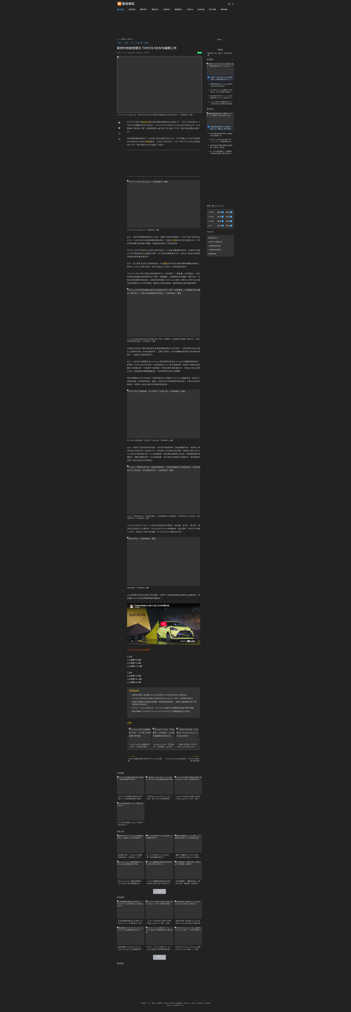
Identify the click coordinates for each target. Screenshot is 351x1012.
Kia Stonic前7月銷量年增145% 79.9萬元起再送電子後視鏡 (139, 745)
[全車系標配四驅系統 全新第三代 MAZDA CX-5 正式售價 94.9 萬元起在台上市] (130, 910)
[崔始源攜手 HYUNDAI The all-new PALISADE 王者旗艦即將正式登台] (130, 936)
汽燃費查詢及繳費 (214, 250)
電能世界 (155, 9)
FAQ (149, 1003)
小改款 (126, 43)
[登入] (229, 4)
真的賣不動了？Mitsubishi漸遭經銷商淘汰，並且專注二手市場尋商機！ (130, 856)
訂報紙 (193, 1003)
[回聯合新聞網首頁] (119, 4)
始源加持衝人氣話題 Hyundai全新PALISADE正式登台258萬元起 (159, 695)
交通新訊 (166, 9)
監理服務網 (212, 254)
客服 (153, 1003)
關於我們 (200, 1003)
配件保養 (212, 9)
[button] (232, 3)
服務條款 (166, 1003)
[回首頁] (128, 4)
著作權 (172, 1003)
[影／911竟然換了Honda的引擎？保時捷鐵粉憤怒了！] (159, 844)
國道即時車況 (213, 238)
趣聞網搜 (178, 9)
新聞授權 (159, 1003)
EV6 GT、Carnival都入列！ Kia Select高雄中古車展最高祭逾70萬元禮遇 (163, 708)
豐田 (146, 43)
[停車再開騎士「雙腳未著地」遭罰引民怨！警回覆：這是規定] (188, 870)
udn (118, 39)
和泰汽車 (139, 43)
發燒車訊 (123, 39)
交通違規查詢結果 (214, 246)
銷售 (119, 43)
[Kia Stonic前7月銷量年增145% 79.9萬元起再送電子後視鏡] (140, 735)
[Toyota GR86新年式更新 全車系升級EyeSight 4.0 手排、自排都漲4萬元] (188, 785)
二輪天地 (189, 9)
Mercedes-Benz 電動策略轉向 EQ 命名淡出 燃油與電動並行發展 (130, 882)
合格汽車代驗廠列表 (215, 242)
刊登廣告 (143, 1003)
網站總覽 (207, 1003)
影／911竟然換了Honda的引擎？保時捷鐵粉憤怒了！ (158, 856)
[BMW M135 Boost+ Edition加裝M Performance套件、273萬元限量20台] (188, 936)
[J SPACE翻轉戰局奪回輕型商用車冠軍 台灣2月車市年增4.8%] (159, 870)
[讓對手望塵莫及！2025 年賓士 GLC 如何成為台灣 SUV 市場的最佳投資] (188, 844)
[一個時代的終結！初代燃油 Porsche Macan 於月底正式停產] (187, 735)
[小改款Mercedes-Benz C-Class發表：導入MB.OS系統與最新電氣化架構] (159, 785)
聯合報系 (186, 1003)
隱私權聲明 (179, 1003)
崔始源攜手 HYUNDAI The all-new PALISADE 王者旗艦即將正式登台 (161, 711)
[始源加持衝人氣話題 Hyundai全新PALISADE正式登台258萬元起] (188, 910)
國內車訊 (120, 9)
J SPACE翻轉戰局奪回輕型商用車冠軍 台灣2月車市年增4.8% (159, 882)
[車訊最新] (233, 59)
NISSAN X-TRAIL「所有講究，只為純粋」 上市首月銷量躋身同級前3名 (164, 745)
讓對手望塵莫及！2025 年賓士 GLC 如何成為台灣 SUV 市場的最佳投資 (188, 856)
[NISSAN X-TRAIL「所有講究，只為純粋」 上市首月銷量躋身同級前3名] (164, 735)
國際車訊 (143, 9)
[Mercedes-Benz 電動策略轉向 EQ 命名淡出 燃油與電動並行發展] (130, 870)
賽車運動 (224, 9)
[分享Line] (119, 128)
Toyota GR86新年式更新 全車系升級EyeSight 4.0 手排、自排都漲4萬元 (162, 698)
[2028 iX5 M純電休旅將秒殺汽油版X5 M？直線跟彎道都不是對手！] (130, 785)
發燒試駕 (132, 9)
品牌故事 (201, 9)
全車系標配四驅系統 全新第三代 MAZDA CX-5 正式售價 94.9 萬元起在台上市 (130, 922)
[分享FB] (119, 122)
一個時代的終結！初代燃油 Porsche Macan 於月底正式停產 (186, 745)
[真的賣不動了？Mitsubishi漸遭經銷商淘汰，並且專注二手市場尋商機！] (130, 844)
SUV (132, 43)
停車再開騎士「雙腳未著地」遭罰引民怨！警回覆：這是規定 (188, 882)
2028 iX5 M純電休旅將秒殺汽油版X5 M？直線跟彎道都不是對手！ (130, 797)
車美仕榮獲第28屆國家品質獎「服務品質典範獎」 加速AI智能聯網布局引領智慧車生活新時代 (164, 703)
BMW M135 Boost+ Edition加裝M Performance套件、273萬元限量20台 (188, 948)
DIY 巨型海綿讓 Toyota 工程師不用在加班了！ (130, 823)
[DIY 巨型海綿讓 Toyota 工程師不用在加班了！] (130, 811)
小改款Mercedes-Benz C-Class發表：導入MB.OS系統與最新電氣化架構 (159, 797)
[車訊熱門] (233, 109)
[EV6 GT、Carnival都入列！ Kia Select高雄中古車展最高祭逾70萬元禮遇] (159, 936)
